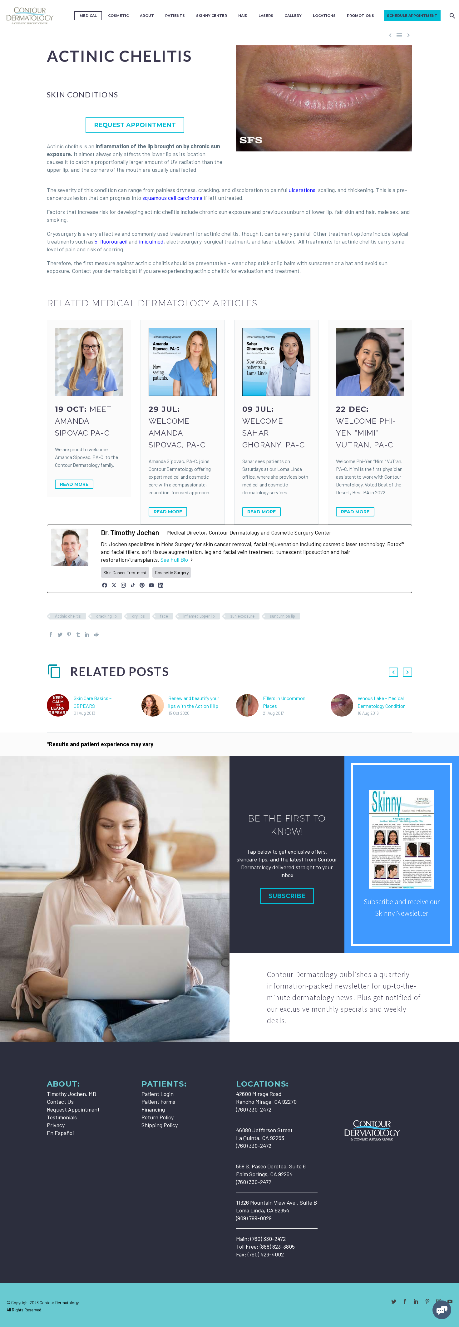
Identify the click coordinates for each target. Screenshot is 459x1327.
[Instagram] (123, 585)
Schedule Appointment (412, 15)
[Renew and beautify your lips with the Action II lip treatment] (154, 705)
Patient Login (157, 1093)
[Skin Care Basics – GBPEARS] (60, 705)
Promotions (360, 15)
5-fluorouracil (111, 241)
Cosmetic (118, 15)
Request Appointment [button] (135, 125)
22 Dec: (366, 427)
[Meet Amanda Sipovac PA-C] (89, 362)
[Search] (452, 16)
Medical (88, 15)
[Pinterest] (142, 585)
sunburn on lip (282, 616)
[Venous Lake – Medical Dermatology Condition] (344, 705)
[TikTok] (132, 585)
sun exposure (242, 616)
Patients (175, 15)
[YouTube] (151, 585)
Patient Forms (158, 1101)
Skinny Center (211, 15)
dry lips (138, 616)
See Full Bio (174, 559)
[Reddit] (96, 634)
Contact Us (60, 1101)
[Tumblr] (78, 634)
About (147, 15)
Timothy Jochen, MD (71, 1093)
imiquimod (151, 241)
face (164, 616)
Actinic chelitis (68, 616)
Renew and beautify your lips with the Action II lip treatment (193, 706)
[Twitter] (59, 634)
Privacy (56, 1125)
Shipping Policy (159, 1125)
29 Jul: (177, 427)
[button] (393, 672)
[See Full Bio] (191, 560)
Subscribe (287, 896)
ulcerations (302, 189)
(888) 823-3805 (277, 1246)
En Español (60, 1132)
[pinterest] (427, 1301)
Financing (153, 1109)
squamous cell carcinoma (172, 197)
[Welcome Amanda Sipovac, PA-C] (183, 362)
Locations (324, 15)
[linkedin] (416, 1301)
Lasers (266, 15)
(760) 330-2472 (268, 1238)
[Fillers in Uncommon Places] (249, 705)
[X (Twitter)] (114, 585)
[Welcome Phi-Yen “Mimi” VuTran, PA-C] (370, 362)
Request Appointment (73, 1109)
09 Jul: (273, 427)
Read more (74, 484)
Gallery (293, 15)
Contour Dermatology (59, 1302)
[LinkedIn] (161, 585)
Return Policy (157, 1117)
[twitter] (393, 1301)
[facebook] (404, 1301)
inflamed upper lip (199, 616)
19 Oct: (83, 421)
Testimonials (62, 1117)
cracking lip (106, 616)
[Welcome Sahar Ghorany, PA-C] (276, 362)
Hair (242, 15)
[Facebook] (104, 585)
